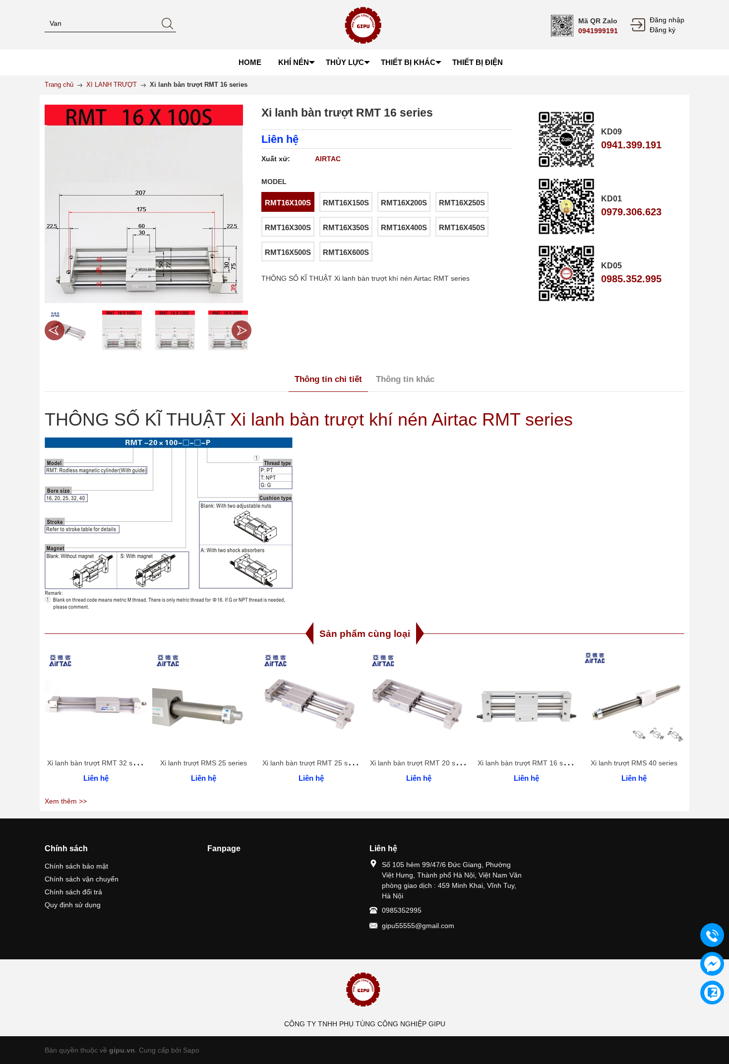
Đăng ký (662, 30)
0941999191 (598, 31)
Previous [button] (54, 330)
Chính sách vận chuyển (82, 879)
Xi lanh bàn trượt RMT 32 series (97, 763)
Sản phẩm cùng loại (364, 633)
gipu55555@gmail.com (418, 926)
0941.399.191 (631, 144)
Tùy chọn (97, 708)
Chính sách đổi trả (73, 892)
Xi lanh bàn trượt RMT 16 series (528, 763)
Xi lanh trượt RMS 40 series (634, 763)
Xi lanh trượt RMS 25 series (203, 763)
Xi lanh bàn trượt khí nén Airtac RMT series (401, 419)
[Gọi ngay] (712, 935)
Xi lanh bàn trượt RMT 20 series (420, 763)
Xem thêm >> (66, 801)
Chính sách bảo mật (76, 866)
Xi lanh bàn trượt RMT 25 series (312, 763)
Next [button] (241, 330)
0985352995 (402, 910)
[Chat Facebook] (712, 964)
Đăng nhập (667, 20)
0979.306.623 (631, 211)
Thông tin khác (405, 379)
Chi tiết (94, 708)
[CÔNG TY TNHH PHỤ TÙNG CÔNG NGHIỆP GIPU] (364, 24)
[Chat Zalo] (712, 993)
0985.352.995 (631, 278)
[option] (69, 330)
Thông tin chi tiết (328, 379)
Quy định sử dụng (73, 905)
